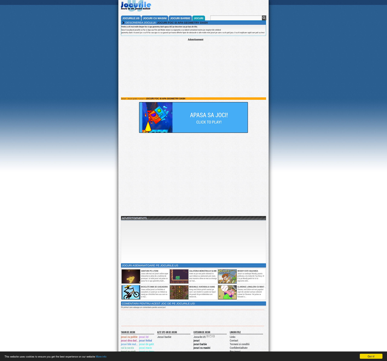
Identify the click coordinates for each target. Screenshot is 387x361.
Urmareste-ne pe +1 (207, 336)
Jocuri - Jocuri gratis (129, 99)
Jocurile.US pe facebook (213, 336)
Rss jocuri (235, 351)
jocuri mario (145, 348)
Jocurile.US (200, 337)
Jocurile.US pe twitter (210, 336)
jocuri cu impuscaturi (148, 351)
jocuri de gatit (146, 344)
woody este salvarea (247, 270)
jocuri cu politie (129, 337)
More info (101, 356)
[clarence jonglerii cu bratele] (227, 292)
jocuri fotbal (145, 340)
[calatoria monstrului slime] (179, 276)
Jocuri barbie (164, 337)
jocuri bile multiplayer (130, 344)
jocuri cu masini (155, 18)
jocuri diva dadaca (130, 340)
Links (232, 337)
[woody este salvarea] (227, 276)
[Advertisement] (193, 62)
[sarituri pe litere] (131, 276)
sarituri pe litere (149, 270)
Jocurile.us (130, 18)
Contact (234, 340)
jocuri (198, 18)
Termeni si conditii (239, 344)
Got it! (371, 356)
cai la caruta (127, 348)
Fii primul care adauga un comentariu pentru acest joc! (143, 307)
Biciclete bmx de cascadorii (154, 286)
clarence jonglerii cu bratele (252, 286)
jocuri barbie (180, 18)
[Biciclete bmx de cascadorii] (131, 292)
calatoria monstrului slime (203, 270)
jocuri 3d (143, 337)
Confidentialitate (238, 348)
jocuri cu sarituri (129, 351)
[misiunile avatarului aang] (179, 292)
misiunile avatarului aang (202, 286)
